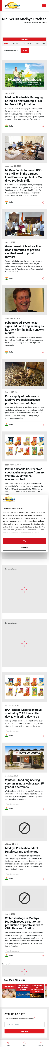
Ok (24, 541)
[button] (45, 990)
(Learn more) (42, 22)
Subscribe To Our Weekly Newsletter (19, 1018)
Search (24, 1045)
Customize (23, 548)
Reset (25, 50)
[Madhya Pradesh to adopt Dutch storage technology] (24, 849)
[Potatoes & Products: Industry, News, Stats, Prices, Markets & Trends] (12, 6)
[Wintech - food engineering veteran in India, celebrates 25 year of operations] (24, 777)
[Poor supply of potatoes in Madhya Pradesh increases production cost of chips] (24, 393)
